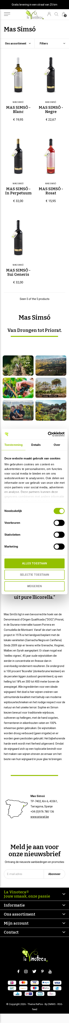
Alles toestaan (34, 563)
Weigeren (34, 586)
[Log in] (49, 14)
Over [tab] (57, 444)
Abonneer (54, 874)
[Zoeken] (56, 14)
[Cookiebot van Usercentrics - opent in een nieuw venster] (49, 434)
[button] (7, 14)
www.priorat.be (39, 816)
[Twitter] (34, 971)
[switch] (59, 523)
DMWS (52, 1004)
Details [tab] (36, 444)
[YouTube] (50, 971)
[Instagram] (26, 971)
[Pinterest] (42, 971)
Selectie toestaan (34, 574)
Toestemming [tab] (13, 444)
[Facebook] (18, 971)
